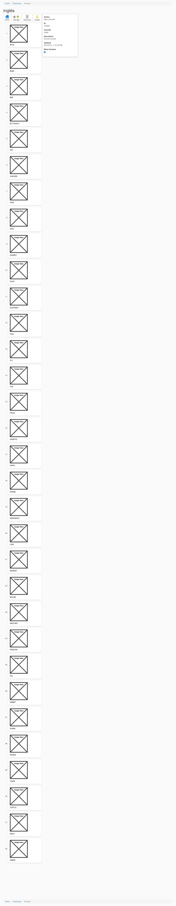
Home (7, 3)
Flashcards (17, 3)
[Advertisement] (61, 80)
